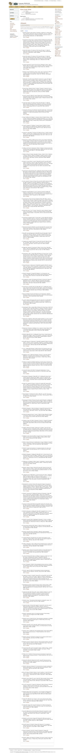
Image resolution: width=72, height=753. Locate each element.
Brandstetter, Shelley (57, 49)
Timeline (26, 30)
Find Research (12, 24)
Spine (56, 20)
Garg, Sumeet (57, 27)
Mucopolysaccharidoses (59, 18)
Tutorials (29, 6)
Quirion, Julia (57, 54)
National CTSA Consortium (36, 750)
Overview (22, 6)
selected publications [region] (25, 25)
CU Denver (59, 0)
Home (11, 6)
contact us (14, 37)
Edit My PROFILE (13, 29)
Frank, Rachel (57, 42)
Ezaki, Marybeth (58, 50)
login (51, 27)
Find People (12, 23)
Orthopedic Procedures (57, 22)
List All (22, 30)
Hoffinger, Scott (57, 32)
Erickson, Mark (57, 33)
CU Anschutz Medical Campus (38, 0)
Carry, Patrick (57, 43)
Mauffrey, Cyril (57, 53)
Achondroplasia (58, 16)
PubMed (27, 37)
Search (16, 6)
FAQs (34, 6)
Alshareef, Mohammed (57, 29)
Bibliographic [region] (23, 23)
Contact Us (40, 6)
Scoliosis (56, 17)
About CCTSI (20, 750)
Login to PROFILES (13, 31)
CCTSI (16, 750)
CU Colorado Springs (52, 0)
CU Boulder (46, 0)
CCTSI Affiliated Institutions (27, 750)
